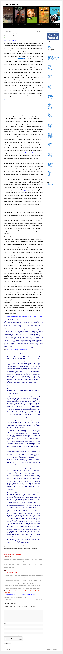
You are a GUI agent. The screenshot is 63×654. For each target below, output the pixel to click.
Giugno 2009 (50, 101)
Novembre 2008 (50, 109)
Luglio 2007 (49, 127)
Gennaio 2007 (50, 134)
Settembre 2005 (50, 152)
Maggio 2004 (50, 169)
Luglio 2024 (49, 65)
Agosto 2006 (50, 139)
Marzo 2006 (49, 145)
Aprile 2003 (49, 175)
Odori (49, 46)
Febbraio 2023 (50, 67)
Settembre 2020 (50, 75)
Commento (6, 609)
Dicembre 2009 (50, 95)
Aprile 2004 (49, 171)
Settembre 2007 (50, 125)
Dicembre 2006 (50, 135)
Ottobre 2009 (50, 97)
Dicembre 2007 (50, 122)
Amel (48, 55)
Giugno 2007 (50, 128)
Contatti (14, 27)
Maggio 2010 (50, 89)
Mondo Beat (6, 27)
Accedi (49, 183)
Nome (5, 623)
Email (5, 627)
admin (17, 33)
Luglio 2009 (49, 100)
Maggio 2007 (50, 129)
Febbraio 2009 (50, 106)
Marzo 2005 (49, 158)
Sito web (5, 631)
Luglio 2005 (49, 154)
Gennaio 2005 (50, 161)
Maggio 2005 (50, 156)
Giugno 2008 (50, 115)
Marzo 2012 (49, 80)
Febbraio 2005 (50, 159)
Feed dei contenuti (50, 184)
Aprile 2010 (49, 90)
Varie (16, 597)
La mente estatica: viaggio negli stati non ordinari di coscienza (18, 24)
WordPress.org (50, 186)
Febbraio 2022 (50, 69)
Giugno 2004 (50, 168)
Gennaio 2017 (50, 77)
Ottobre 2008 (50, 110)
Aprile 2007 (49, 130)
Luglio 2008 (49, 114)
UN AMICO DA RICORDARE (52, 44)
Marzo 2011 (49, 84)
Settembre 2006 (50, 138)
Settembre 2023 (50, 66)
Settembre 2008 (50, 112)
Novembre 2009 (50, 96)
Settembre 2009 (50, 98)
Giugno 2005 (50, 155)
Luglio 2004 (49, 167)
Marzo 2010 (49, 91)
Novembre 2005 (50, 149)
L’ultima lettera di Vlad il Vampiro (36, 24)
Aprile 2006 (49, 144)
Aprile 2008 (49, 117)
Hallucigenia (49, 45)
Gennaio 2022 (50, 70)
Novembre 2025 (50, 64)
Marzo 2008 (49, 118)
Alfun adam (49, 57)
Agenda (44, 24)
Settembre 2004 (50, 165)
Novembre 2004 (50, 163)
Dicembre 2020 (50, 74)
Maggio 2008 (50, 116)
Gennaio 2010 (50, 94)
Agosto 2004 (50, 166)
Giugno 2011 (50, 83)
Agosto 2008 (50, 113)
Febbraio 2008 (50, 119)
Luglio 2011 (49, 81)
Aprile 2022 (49, 68)
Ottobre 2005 (50, 151)
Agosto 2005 (50, 153)
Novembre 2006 (50, 136)
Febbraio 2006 (50, 146)
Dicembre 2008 (50, 108)
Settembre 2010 (50, 85)
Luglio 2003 (49, 173)
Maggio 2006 (50, 143)
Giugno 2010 (50, 88)
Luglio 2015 (49, 78)
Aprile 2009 (49, 104)
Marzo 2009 (49, 105)
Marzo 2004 (49, 172)
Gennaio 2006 (50, 147)
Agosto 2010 (50, 86)
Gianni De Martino (10, 4)
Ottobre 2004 (50, 164)
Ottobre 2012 (50, 79)
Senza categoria (50, 178)
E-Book (10, 27)
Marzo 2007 (49, 132)
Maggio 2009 (50, 103)
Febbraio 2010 (50, 93)
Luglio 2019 (49, 76)
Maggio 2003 (50, 174)
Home (5, 24)
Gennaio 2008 (50, 120)
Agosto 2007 (50, 126)
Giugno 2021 (50, 73)
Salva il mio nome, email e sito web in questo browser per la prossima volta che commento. (20, 635)
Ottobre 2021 (50, 71)
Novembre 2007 (50, 123)
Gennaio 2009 (50, 107)
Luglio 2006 (49, 141)
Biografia (57, 24)
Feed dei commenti (50, 185)
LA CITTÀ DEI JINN (51, 47)
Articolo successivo (39, 31)
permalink (24, 597)
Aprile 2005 (49, 157)
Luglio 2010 (49, 87)
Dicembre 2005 (50, 148)
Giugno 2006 (50, 142)
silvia (48, 52)
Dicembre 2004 (50, 162)
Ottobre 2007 (50, 124)
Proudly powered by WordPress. (53, 649)
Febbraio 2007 (50, 133)
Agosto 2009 (50, 99)
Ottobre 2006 (50, 137)
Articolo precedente (7, 31)
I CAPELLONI (50, 42)
